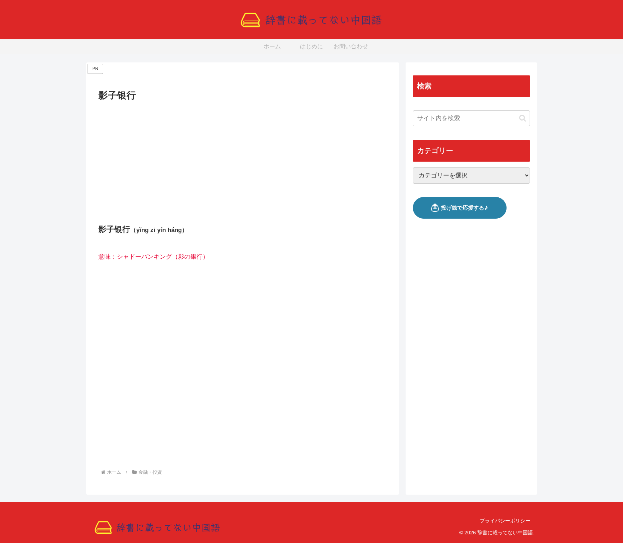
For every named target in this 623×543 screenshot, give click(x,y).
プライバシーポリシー (505, 521)
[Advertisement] (242, 157)
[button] (522, 118)
